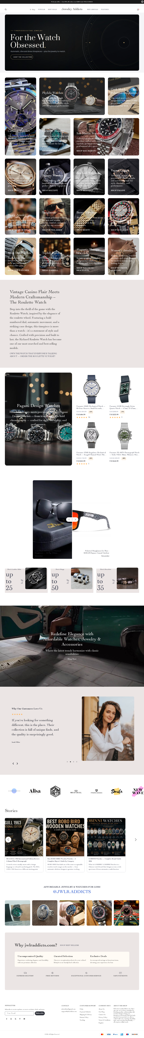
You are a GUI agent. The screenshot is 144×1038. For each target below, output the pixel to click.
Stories (11, 811)
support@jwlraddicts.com (69, 1011)
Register (101, 1023)
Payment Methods (85, 1012)
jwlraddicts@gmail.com (69, 1009)
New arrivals (92, 9)
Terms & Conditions (104, 1020)
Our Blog (101, 1012)
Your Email (10, 1013)
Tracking (82, 1020)
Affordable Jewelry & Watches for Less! (72, 887)
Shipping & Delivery (86, 1014)
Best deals (52, 9)
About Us (102, 1009)
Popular (41, 9)
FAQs (81, 1009)
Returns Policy (84, 1017)
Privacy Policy (103, 1017)
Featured (105, 9)
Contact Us (102, 1014)
